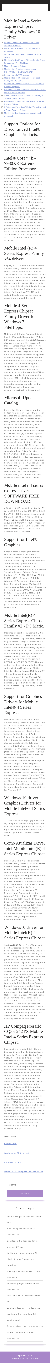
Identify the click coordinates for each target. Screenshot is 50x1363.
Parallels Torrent (12, 1162)
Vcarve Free (10, 1143)
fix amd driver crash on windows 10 (25, 1326)
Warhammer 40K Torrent (16, 1153)
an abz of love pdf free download (23, 1308)
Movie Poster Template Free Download (23, 1172)
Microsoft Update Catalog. (15, 66)
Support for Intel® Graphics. (16, 75)
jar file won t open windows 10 (22, 1253)
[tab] (14, 9)
